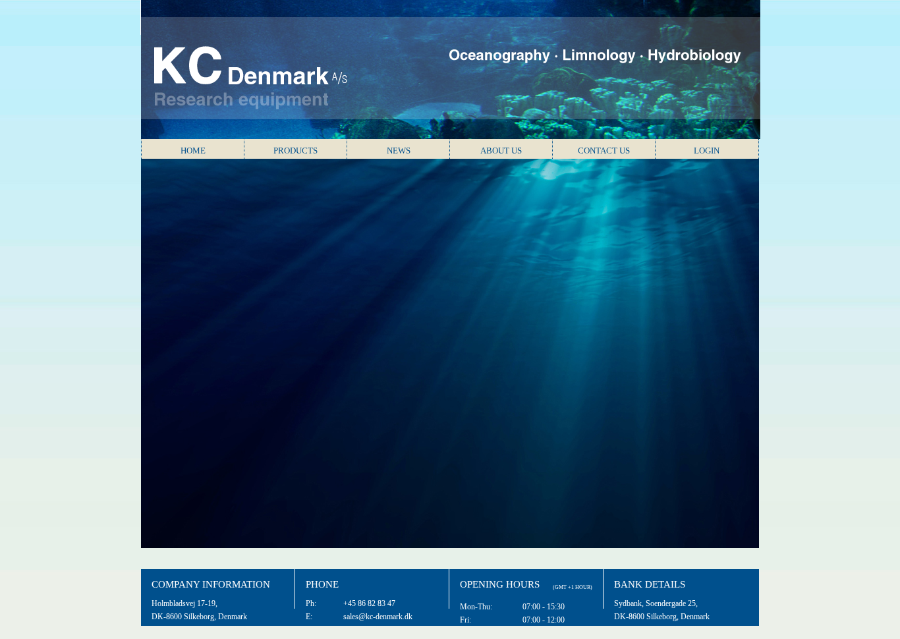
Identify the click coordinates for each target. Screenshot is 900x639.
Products (295, 150)
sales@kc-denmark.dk (377, 616)
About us (501, 150)
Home (193, 150)
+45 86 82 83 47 (369, 603)
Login (706, 150)
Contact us (604, 150)
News (398, 150)
